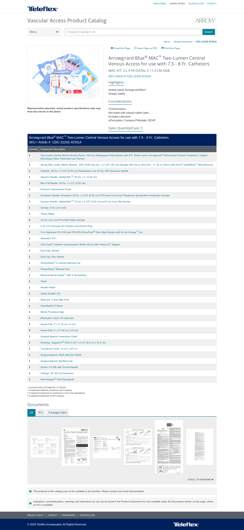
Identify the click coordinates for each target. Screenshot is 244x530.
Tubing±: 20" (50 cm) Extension (57, 373)
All (31, 412)
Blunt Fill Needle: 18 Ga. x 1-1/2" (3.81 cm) (63, 183)
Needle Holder (48, 287)
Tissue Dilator (48, 213)
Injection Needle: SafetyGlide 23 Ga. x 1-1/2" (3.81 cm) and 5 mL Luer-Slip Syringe (85, 201)
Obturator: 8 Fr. (49, 238)
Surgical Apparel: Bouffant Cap (57, 361)
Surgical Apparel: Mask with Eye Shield (61, 354)
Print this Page (172, 48)
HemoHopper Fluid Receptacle (57, 379)
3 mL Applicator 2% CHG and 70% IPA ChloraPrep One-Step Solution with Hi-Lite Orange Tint (91, 232)
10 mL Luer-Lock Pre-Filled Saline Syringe (63, 220)
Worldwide (160, 4)
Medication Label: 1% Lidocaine (57, 318)
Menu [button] (33, 31)
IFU (41, 412)
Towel (43, 281)
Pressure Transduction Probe (56, 189)
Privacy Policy (35, 515)
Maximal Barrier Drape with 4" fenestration (64, 275)
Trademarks (69, 515)
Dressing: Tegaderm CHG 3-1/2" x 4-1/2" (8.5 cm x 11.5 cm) (73, 342)
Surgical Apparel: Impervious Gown (59, 336)
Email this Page (122, 48)
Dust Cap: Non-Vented (52, 256)
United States (177, 4)
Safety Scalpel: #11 (51, 293)
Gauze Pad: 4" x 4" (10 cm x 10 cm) (59, 330)
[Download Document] (45, 447)
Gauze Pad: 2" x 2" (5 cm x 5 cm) (58, 324)
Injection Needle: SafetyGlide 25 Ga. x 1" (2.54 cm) (69, 177)
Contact (211, 4)
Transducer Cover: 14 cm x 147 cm (59, 348)
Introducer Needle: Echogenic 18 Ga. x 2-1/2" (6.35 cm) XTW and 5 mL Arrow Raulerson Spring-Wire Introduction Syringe (105, 195)
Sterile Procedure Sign (52, 312)
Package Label (57, 412)
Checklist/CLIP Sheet (52, 305)
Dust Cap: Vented (50, 250)
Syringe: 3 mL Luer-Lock (53, 207)
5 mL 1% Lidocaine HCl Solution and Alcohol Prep (66, 226)
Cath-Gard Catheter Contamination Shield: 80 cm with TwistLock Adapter (80, 244)
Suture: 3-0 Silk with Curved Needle (59, 367)
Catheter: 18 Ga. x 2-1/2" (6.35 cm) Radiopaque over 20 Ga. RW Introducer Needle (84, 171)
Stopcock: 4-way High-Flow (55, 299)
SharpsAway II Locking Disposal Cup (60, 263)
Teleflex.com (195, 4)
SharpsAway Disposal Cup (55, 269)
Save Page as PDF (147, 48)
